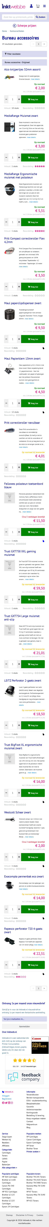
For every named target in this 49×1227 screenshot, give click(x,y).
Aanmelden (24, 1026)
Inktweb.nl (8, 1091)
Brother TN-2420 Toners (37, 1180)
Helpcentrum (32, 1124)
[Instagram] (12, 1103)
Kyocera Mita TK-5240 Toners (36, 1187)
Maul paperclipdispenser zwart (22, 303)
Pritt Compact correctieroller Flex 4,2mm (24, 240)
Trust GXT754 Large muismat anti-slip (21, 617)
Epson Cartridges (34, 1142)
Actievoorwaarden (34, 1109)
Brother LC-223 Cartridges (8, 1202)
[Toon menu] (44, 6)
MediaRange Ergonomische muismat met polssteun (20, 175)
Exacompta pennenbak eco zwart (24, 876)
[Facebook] (3, 1103)
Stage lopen (7, 1136)
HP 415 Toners (33, 1200)
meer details (35, 79)
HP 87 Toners (32, 1191)
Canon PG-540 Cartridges (8, 1187)
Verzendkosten (33, 1094)
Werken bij (6, 1139)
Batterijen (6, 1164)
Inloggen (6, 1095)
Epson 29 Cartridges (10, 1206)
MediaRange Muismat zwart (21, 116)
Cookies (40, 1215)
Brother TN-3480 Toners (37, 1182)
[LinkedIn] (9, 1103)
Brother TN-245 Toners (36, 1177)
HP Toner (30, 1145)
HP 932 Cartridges (9, 1191)
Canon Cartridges (34, 1139)
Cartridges (6, 1152)
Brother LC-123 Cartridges (8, 1196)
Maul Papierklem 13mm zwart (22, 358)
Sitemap (9, 1215)
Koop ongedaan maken (36, 1118)
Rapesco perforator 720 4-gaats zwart (23, 930)
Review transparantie (35, 1097)
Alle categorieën (9, 1167)
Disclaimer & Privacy (24, 1215)
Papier (4, 1161)
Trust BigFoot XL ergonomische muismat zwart (23, 746)
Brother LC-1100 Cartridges (9, 1181)
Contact (30, 1121)
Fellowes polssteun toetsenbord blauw (23, 485)
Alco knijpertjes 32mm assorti (22, 69)
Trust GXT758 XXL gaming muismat (20, 553)
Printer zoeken (33, 1151)
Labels (4, 1158)
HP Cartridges (32, 1136)
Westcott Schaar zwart (17, 812)
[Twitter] (6, 1103)
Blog (28, 1127)
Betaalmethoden (33, 1103)
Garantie (30, 1106)
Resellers (5, 1142)
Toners (4, 1155)
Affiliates (5, 1145)
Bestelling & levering (35, 1115)
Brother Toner (32, 1148)
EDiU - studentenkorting (37, 1100)
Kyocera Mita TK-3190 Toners (36, 1196)
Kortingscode (32, 1112)
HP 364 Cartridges (9, 1177)
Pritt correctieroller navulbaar (22, 423)
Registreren (6, 1099)
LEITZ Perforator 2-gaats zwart (22, 680)
